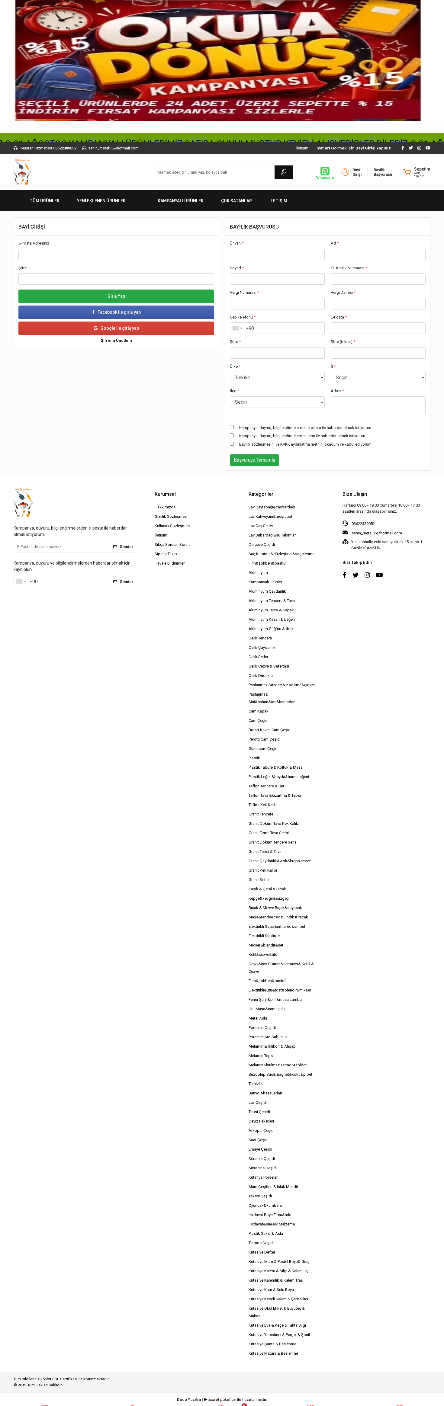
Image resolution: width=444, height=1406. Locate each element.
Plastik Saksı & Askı (266, 1233)
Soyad (237, 268)
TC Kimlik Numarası (349, 268)
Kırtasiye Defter (262, 1252)
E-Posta (339, 317)
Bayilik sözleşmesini (257, 444)
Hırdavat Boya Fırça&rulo (270, 1214)
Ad (335, 243)
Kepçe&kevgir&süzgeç (269, 898)
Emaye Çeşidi (260, 1149)
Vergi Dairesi (343, 292)
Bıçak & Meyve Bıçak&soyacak (275, 907)
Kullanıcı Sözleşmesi (173, 526)
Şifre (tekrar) (343, 341)
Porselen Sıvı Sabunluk (268, 1037)
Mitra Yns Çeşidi (263, 1168)
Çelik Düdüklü (261, 675)
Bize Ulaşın (355, 494)
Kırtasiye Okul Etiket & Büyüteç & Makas (277, 1312)
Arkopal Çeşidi (262, 1130)
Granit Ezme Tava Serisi (269, 833)
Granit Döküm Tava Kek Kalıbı (274, 823)
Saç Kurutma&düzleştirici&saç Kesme (281, 554)
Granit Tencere (261, 814)
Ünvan (236, 243)
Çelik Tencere (260, 638)
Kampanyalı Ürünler (265, 582)
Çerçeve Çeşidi (262, 544)
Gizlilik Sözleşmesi (171, 516)
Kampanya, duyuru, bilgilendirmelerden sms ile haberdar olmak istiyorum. (302, 436)
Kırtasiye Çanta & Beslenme (272, 1344)
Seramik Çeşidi (262, 1158)
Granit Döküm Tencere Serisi (273, 842)
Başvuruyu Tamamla (254, 460)
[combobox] (237, 328)
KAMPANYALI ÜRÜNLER (181, 200)
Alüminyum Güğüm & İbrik (271, 628)
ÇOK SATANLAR (236, 200)
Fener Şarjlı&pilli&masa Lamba (275, 999)
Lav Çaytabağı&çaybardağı (272, 507)
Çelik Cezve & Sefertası (269, 666)
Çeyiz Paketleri (261, 1121)
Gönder (126, 546)
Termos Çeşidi (261, 1243)
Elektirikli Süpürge (264, 936)
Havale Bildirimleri (170, 563)
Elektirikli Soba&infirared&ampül (277, 926)
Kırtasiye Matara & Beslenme (273, 1353)
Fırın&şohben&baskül (267, 563)
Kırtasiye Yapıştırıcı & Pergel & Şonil (279, 1334)
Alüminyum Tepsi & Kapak (271, 610)
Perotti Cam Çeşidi (265, 739)
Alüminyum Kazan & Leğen (272, 619)
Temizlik (256, 1083)
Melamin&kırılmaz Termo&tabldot (278, 1065)
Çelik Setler (258, 657)
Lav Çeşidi (258, 1102)
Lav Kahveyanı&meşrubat (270, 516)
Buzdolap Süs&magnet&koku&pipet (280, 1074)
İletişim (302, 148)
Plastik (254, 758)
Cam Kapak (259, 711)
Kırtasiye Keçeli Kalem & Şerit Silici (278, 1299)
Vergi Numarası (244, 292)
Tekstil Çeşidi (260, 1196)
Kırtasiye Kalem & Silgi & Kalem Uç (278, 1271)
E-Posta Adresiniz (33, 243)
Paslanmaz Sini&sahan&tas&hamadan (272, 698)
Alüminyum (258, 572)
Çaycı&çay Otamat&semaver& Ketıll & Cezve (281, 968)
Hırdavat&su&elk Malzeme (272, 1224)
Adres (337, 391)
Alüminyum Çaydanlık (267, 591)
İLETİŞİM (278, 200)
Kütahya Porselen (263, 1177)
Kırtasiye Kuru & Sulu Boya (271, 1289)
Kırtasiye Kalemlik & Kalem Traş (276, 1280)
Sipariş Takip (166, 554)
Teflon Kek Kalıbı (263, 804)
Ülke (235, 366)
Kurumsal (165, 494)
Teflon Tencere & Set (266, 786)
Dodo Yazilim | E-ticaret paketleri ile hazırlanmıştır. (222, 1399)
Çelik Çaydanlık (262, 647)
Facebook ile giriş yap (119, 312)
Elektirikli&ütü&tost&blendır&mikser (280, 990)
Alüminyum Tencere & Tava (272, 600)
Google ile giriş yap (120, 328)
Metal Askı (258, 1018)
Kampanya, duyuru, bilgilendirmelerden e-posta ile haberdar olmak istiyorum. (305, 427)
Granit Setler (259, 879)
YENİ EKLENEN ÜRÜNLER (101, 200)
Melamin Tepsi (261, 1055)
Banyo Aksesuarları (265, 1093)
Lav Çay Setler (261, 526)
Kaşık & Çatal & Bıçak (267, 889)
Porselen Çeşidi (262, 1027)
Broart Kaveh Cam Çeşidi (270, 730)
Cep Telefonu (243, 317)
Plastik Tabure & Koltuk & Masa (276, 767)
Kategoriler (261, 494)
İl (333, 366)
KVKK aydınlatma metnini (301, 444)
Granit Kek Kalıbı (263, 870)
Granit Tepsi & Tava (265, 851)
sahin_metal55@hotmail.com (377, 533)
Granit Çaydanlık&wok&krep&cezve (280, 861)
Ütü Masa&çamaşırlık (267, 1009)
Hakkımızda (165, 507)
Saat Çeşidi (259, 1140)
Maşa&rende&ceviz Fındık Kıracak (278, 917)
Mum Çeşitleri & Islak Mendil (273, 1186)
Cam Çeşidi (259, 720)
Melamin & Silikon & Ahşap (272, 1046)
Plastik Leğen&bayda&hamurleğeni (279, 776)
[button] (416, 172)
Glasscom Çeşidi (263, 748)
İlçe (234, 391)
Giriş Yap (116, 296)
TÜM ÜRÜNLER (45, 200)
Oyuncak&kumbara (265, 1205)
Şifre (22, 268)
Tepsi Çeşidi (259, 1112)
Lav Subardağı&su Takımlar (272, 535)
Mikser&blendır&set (266, 945)
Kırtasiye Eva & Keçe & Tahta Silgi (277, 1325)
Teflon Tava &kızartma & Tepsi (275, 795)
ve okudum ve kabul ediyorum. (305, 444)
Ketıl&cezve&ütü (263, 954)
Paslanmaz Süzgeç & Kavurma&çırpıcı (282, 685)
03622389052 (363, 523)
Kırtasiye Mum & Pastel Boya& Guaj (279, 1261)
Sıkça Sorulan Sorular (173, 544)
